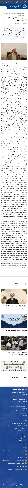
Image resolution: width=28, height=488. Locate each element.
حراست (24, 415)
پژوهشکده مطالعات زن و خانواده (18, 406)
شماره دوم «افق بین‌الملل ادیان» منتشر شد (16, 330)
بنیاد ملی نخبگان (22, 430)
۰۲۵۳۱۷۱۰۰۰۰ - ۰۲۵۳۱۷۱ (6, 451)
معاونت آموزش (22, 394)
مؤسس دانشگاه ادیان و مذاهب (19, 392)
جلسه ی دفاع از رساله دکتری (19, 377)
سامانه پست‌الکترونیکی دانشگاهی (16, 469)
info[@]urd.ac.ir (5, 460)
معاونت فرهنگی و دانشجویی (19, 399)
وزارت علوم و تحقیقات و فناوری (19, 423)
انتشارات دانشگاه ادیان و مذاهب (18, 411)
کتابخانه (24, 408)
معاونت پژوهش (22, 397)
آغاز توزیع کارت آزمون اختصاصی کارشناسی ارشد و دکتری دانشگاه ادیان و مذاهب (14, 354)
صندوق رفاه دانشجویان (20, 428)
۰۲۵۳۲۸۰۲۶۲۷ (4, 454)
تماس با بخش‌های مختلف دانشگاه (16, 463)
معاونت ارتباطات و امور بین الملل (18, 401)
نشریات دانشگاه (22, 413)
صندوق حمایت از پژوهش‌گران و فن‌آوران (17, 426)
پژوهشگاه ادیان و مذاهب (20, 404)
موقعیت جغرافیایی (20, 466)
